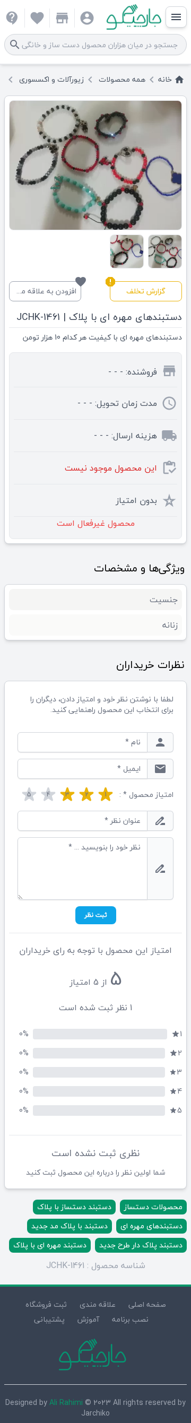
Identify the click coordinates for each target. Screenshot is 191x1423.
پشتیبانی (49, 1319)
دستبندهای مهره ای (151, 1226)
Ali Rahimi (66, 1402)
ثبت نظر (95, 915)
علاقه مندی (98, 1304)
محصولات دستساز (153, 1206)
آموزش (88, 1319)
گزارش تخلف (138, 289)
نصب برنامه (130, 1319)
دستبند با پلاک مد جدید (69, 1226)
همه (122, 79)
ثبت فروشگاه (46, 1304)
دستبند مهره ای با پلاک (49, 1245)
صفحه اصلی (147, 1304)
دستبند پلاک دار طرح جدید (141, 1245)
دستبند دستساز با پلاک (74, 1206)
